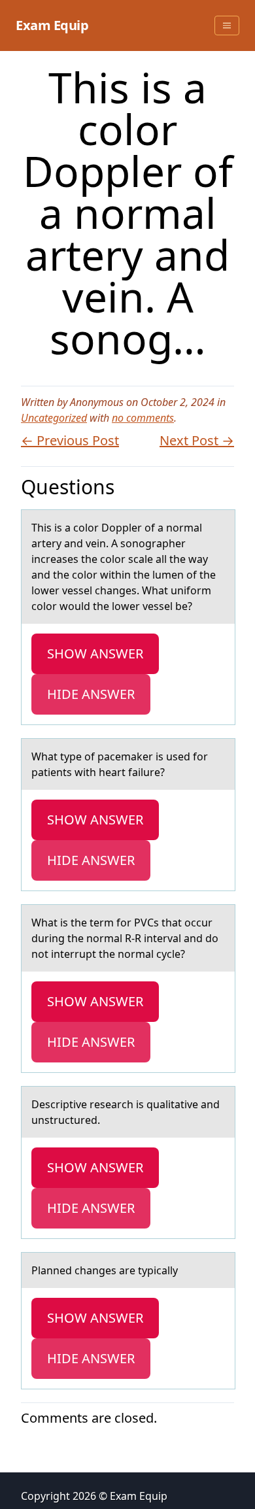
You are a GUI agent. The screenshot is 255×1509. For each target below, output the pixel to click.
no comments (143, 418)
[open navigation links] (226, 25)
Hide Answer (91, 694)
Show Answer (95, 653)
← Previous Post (70, 440)
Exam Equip (52, 25)
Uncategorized (54, 418)
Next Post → (197, 440)
